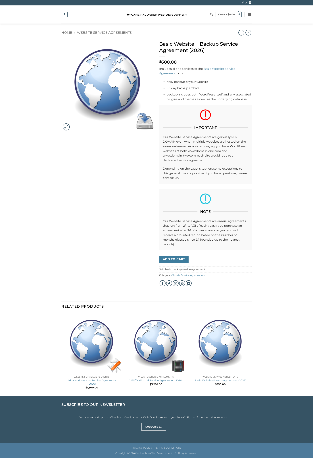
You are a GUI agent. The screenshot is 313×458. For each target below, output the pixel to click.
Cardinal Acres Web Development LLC (156, 453)
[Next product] (241, 32)
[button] (230, 14)
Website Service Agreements (104, 32)
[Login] (65, 14)
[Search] (211, 14)
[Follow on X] (246, 2)
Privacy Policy (142, 447)
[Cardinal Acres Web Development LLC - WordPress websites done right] (156, 14)
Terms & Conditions (168, 447)
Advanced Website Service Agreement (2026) (91, 382)
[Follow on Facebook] (243, 2)
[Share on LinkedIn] (189, 283)
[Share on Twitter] (169, 283)
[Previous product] (248, 32)
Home (66, 32)
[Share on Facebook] (163, 283)
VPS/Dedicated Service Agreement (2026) (156, 380)
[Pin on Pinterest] (182, 283)
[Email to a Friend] (176, 283)
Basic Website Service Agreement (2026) (220, 380)
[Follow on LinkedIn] (250, 2)
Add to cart (174, 259)
